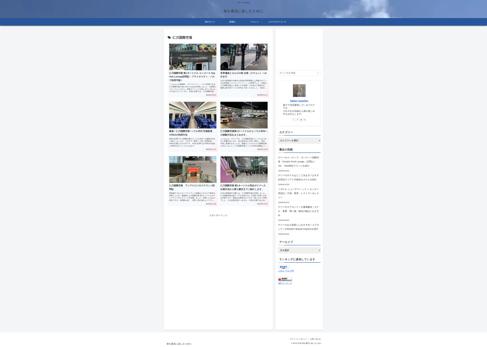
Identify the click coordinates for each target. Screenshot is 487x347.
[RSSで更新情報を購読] (304, 119)
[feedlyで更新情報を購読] (301, 119)
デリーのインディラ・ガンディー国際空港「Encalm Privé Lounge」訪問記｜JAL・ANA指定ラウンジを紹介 (298, 161)
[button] (318, 72)
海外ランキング (285, 283)
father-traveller (299, 100)
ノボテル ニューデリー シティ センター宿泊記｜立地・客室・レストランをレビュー (298, 193)
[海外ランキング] (285, 279)
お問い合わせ (315, 339)
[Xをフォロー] (293, 119)
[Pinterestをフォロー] (297, 119)
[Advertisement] (218, 235)
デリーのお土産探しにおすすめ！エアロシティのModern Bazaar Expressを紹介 (298, 227)
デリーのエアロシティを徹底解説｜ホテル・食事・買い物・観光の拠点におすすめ (298, 211)
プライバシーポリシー (298, 339)
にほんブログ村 (286, 271)
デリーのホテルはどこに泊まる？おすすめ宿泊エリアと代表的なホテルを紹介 (298, 177)
